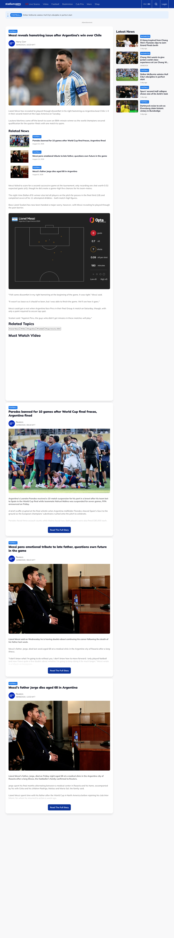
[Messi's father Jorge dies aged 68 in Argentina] (19, 172)
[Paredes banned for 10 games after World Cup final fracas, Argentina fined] (19, 141)
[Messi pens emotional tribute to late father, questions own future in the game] (19, 156)
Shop (97, 4)
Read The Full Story (59, 530)
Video (45, 4)
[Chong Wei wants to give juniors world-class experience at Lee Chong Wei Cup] (127, 58)
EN (149, 4)
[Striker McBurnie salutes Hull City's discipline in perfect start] (127, 75)
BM (144, 4)
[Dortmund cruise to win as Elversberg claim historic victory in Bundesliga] (127, 106)
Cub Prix (80, 4)
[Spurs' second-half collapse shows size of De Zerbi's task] (127, 92)
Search (156, 4)
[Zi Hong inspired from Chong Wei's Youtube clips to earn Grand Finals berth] (127, 41)
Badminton (67, 4)
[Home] (13, 4)
